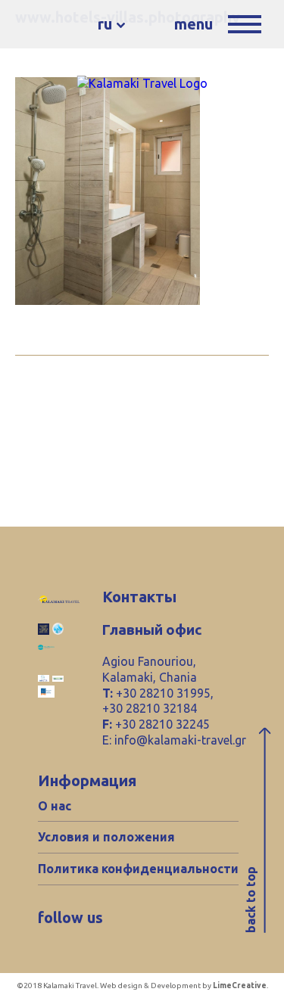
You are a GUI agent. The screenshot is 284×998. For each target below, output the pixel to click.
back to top (250, 900)
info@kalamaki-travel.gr (180, 740)
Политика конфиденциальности (138, 868)
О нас (54, 806)
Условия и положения (106, 837)
